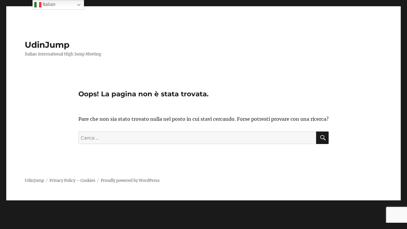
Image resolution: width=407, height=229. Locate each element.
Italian (48, 4)
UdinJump (47, 45)
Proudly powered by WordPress (130, 180)
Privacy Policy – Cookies (72, 180)
